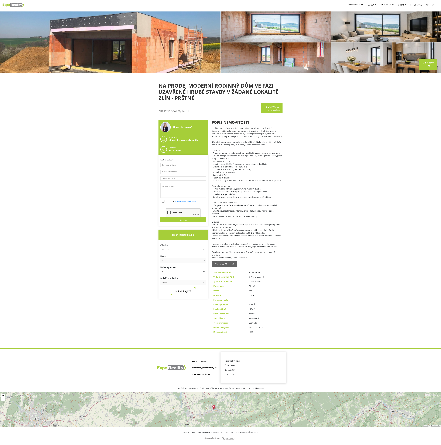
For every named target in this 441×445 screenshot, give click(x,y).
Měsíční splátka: (169, 278)
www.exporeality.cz (201, 374)
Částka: (164, 245)
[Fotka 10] (276, 26)
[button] (213, 407)
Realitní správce (250, 432)
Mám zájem (183, 291)
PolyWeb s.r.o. (217, 432)
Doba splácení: (168, 267)
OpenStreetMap (436, 426)
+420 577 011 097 (199, 361)
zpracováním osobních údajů (185, 201)
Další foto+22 (428, 64)
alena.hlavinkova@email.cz (184, 140)
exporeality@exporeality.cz (204, 367)
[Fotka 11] (276, 57)
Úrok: (163, 256)
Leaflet (425, 426)
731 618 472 (175, 150)
